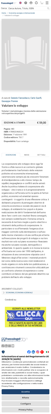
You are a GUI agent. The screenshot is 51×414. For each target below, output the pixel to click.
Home (4, 13)
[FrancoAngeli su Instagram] (9, 346)
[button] (19, 3)
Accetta (25, 391)
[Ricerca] (48, 8)
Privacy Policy (26, 409)
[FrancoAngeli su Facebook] (3, 346)
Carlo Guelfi (35, 98)
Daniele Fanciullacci (20, 98)
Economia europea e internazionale (22, 13)
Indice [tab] (26, 155)
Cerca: (4, 8)
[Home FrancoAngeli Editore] (9, 3)
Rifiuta (25, 397)
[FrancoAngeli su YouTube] (12, 346)
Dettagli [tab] (41, 155)
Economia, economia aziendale (19, 293)
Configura (25, 403)
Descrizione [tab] (11, 155)
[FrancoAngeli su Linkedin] (6, 346)
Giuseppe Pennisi (10, 101)
